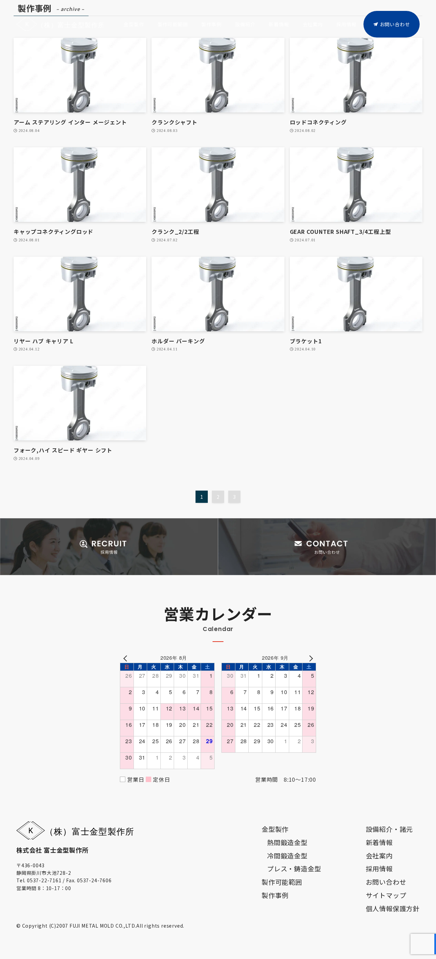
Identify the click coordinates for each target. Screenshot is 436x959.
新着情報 (379, 842)
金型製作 (275, 829)
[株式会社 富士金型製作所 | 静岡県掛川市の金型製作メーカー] (59, 24)
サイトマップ (386, 895)
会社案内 (379, 855)
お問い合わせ (386, 882)
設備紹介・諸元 (389, 829)
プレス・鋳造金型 (294, 868)
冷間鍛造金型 (287, 855)
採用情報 (379, 868)
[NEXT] (309, 657)
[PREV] (126, 657)
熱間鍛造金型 (287, 842)
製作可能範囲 (282, 882)
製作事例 (275, 895)
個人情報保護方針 (393, 908)
